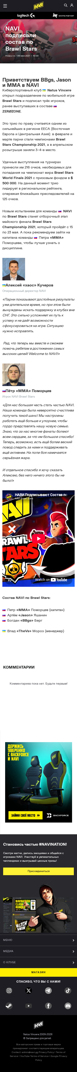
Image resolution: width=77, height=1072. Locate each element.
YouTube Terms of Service (34, 1056)
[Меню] (5, 6)
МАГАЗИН (38, 972)
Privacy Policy (46, 1052)
